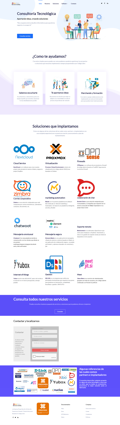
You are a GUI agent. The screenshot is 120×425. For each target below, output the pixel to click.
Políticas (88, 417)
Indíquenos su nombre (37, 328)
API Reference (64, 414)
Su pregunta (35, 340)
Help (62, 408)
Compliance (89, 414)
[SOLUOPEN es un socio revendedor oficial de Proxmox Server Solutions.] (43, 409)
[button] (84, 24)
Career (87, 411)
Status (62, 417)
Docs (62, 411)
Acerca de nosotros (91, 408)
